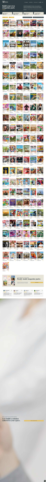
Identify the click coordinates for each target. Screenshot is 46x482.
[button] (43, 293)
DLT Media (5, 2)
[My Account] (39, 2)
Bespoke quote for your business (38, 17)
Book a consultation (34, 420)
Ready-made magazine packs (27, 17)
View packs (36, 282)
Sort (10, 17)
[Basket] (40, 2)
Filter (4, 17)
